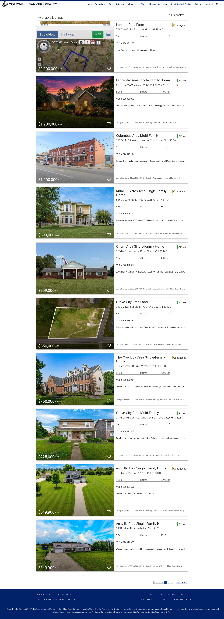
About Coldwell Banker (181, 4)
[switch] (109, 68)
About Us (133, 5)
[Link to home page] (31, 4)
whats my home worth (204, 4)
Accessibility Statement (154, 599)
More (219, 5)
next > (184, 582)
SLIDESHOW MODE (176, 15)
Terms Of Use (157, 594)
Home (89, 4)
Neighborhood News (158, 4)
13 (178, 582)
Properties (101, 5)
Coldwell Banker (45, 594)
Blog (144, 5)
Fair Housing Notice (182, 599)
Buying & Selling (117, 5)
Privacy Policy (175, 594)
